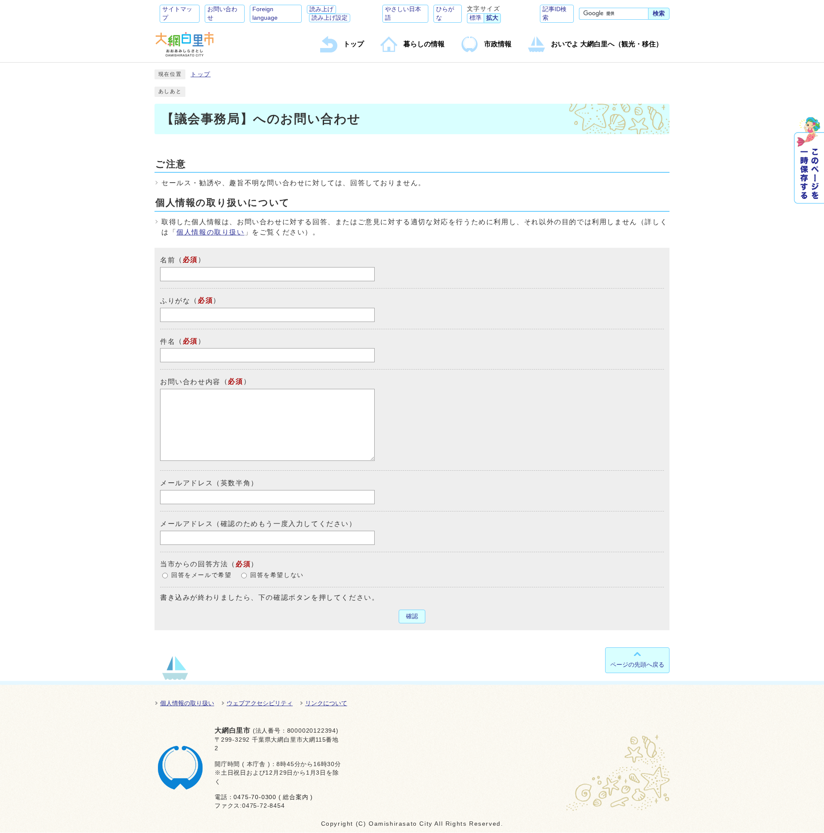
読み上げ (321, 9)
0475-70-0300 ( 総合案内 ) (273, 797)
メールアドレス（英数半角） (209, 483)
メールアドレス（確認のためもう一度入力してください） (258, 523)
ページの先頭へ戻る (637, 664)
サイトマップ (177, 13)
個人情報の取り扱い (210, 232)
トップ (201, 74)
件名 (167, 341)
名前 (167, 260)
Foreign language (265, 13)
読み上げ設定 (330, 18)
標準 (476, 18)
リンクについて (326, 703)
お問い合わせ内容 (190, 381)
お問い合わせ (222, 13)
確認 (412, 616)
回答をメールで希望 (201, 575)
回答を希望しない (277, 575)
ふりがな (175, 300)
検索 (659, 13)
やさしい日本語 (403, 13)
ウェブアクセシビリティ (260, 703)
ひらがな (445, 13)
